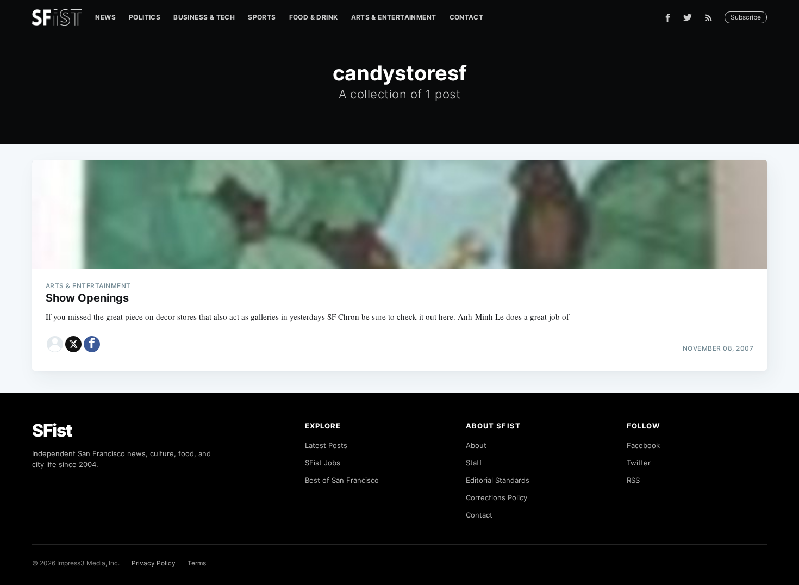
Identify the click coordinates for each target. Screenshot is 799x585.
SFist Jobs (322, 462)
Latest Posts (326, 445)
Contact (467, 17)
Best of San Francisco (342, 480)
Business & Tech (204, 17)
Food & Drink (313, 17)
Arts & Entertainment (393, 17)
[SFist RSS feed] (711, 17)
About (476, 445)
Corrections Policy (496, 497)
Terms (197, 563)
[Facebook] (667, 17)
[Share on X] (73, 344)
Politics (144, 17)
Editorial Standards (497, 480)
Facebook (643, 445)
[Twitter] (687, 17)
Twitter (639, 462)
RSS (633, 480)
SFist (52, 430)
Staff (474, 462)
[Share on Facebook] (92, 344)
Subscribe (746, 17)
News (105, 17)
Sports (262, 17)
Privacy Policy (154, 563)
